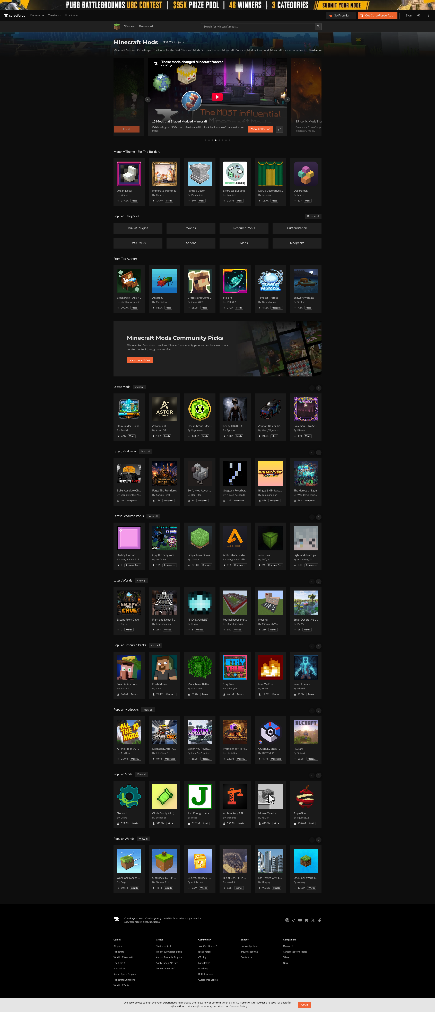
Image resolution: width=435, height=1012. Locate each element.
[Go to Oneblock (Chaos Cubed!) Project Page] (129, 869)
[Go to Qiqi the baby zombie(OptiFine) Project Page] (164, 546)
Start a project (163, 946)
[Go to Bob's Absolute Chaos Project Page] (129, 482)
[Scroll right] (318, 388)
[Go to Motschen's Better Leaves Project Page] (199, 675)
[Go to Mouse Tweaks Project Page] (270, 804)
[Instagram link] (287, 920)
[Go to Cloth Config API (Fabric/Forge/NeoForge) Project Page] (164, 804)
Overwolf (288, 946)
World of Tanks (121, 985)
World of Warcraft (123, 957)
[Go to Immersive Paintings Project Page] (164, 182)
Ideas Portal (204, 952)
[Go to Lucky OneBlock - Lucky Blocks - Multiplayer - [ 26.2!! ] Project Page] (199, 869)
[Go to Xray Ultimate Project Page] (305, 675)
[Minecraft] (117, 26)
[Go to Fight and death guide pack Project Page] (305, 546)
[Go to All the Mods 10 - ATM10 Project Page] (129, 740)
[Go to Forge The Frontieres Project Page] (164, 482)
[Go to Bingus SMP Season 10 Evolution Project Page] (270, 482)
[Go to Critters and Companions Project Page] (199, 289)
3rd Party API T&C (165, 968)
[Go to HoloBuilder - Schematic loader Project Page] (129, 417)
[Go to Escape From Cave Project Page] (129, 611)
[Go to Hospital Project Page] (270, 611)
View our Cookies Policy (232, 1006)
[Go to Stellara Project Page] (235, 289)
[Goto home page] (14, 15)
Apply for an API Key (167, 963)
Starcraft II (119, 968)
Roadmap (203, 968)
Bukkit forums (205, 974)
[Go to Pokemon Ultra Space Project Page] (305, 417)
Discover (130, 26)
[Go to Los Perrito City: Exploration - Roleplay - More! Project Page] (270, 869)
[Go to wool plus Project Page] (270, 546)
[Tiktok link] (294, 920)
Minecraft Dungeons (124, 980)
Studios (70, 15)
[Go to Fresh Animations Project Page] (129, 675)
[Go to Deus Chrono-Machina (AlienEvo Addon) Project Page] (199, 417)
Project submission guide (169, 952)
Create (52, 15)
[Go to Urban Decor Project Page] (129, 182)
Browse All (146, 26)
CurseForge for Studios (295, 952)
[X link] (313, 920)
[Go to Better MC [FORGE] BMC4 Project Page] (199, 740)
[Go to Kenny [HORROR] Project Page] (235, 417)
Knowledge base (249, 946)
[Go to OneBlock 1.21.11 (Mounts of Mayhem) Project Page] (164, 869)
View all (139, 387)
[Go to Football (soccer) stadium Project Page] (235, 611)
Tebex (286, 957)
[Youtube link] (300, 920)
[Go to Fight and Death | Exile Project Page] (164, 611)
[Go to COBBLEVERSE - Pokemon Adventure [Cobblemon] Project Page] (270, 740)
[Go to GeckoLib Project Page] (129, 804)
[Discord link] (306, 920)
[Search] (318, 26)
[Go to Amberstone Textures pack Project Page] (235, 546)
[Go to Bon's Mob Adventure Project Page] (199, 482)
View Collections (140, 360)
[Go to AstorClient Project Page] (164, 417)
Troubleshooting (249, 952)
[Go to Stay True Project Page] (235, 675)
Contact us (246, 957)
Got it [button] (304, 1004)
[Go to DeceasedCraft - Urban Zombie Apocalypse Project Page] (164, 740)
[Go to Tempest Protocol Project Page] (270, 289)
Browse (35, 15)
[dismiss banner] (430, 5)
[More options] (428, 15)
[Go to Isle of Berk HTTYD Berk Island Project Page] (235, 869)
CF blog (202, 957)
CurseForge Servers (208, 980)
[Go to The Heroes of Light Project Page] (305, 482)
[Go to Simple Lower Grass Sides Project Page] (199, 546)
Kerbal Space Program (125, 974)
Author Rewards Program (169, 957)
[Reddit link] (319, 920)
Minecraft (119, 952)
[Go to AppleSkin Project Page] (305, 804)
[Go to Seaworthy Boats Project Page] (305, 289)
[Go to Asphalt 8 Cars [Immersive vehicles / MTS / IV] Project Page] (270, 417)
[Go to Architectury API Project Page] (235, 804)
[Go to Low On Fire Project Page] (270, 675)
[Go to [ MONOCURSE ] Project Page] (199, 611)
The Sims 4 (119, 963)
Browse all (313, 216)
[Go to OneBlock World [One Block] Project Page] (305, 869)
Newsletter (204, 963)
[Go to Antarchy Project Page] (164, 289)
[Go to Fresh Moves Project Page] (164, 675)
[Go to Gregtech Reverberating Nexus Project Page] (235, 482)
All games (118, 946)
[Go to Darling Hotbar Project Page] (129, 546)
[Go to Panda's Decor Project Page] (199, 182)
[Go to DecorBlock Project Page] (305, 182)
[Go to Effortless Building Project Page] (235, 182)
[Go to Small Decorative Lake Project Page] (305, 611)
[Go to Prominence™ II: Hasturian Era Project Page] (235, 740)
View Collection (260, 129)
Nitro (286, 963)
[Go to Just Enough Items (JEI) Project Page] (199, 804)
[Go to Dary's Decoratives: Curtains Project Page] (270, 182)
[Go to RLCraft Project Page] (305, 740)
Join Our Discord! (207, 946)
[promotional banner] (217, 5)
